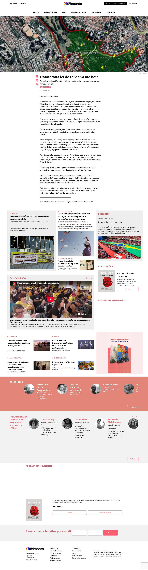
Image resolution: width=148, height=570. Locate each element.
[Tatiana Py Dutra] (29, 392)
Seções (110, 12)
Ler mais (127, 289)
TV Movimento (18, 278)
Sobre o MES (76, 548)
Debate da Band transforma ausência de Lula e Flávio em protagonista (44, 394)
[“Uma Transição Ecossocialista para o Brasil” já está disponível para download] (87, 265)
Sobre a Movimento (56, 551)
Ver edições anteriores (105, 512)
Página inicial (54, 548)
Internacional (50, 12)
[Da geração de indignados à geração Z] (86, 366)
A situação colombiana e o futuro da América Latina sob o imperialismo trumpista (82, 431)
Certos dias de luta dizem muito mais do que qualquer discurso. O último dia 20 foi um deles (30, 230)
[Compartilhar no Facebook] (37, 76)
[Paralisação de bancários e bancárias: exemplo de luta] (32, 252)
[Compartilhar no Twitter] (37, 80)
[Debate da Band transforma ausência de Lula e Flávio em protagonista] (86, 345)
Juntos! (74, 553)
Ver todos (133, 407)
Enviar (110, 533)
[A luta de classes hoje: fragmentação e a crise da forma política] (42, 346)
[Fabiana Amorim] (62, 390)
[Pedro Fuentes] (95, 390)
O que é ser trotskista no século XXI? (111, 389)
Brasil (36, 12)
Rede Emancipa (77, 556)
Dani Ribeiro (45, 87)
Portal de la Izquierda (79, 558)
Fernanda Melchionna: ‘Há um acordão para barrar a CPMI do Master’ (116, 433)
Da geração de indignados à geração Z (76, 392)
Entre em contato (55, 560)
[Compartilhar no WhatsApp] (37, 84)
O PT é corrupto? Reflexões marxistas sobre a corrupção (48, 431)
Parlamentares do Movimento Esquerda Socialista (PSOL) (19, 422)
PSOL (64, 12)
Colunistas (96, 12)
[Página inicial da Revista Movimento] (73, 4)
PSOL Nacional (76, 551)
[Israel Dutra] (129, 390)
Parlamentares (78, 12)
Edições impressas (56, 553)
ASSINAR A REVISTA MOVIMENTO (115, 3)
